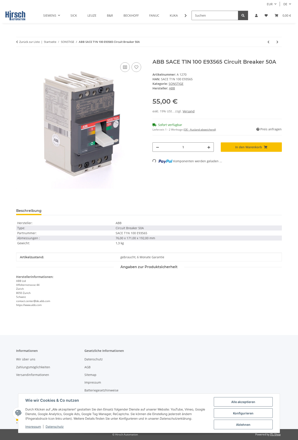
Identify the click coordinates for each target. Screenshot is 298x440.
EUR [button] (270, 4)
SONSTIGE (176, 84)
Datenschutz (55, 426)
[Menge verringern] (157, 147)
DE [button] (285, 4)
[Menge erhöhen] (209, 147)
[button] (256, 15)
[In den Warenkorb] (19, 56)
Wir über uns (25, 359)
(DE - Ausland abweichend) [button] (199, 129)
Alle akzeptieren (243, 402)
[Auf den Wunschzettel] (136, 67)
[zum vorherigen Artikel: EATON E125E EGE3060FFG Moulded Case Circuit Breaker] (268, 42)
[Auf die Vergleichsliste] (125, 67)
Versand (189, 111)
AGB (87, 367)
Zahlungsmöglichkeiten (33, 367)
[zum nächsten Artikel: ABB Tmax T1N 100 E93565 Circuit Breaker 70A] (277, 42)
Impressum (33, 426)
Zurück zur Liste (29, 42)
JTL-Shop (275, 434)
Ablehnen (243, 424)
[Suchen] (243, 15)
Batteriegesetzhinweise (101, 390)
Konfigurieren (243, 413)
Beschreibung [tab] (28, 211)
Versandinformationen (32, 375)
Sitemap (90, 375)
